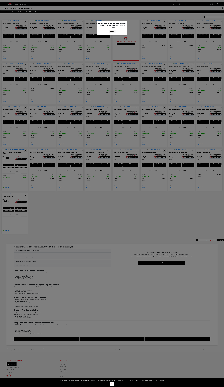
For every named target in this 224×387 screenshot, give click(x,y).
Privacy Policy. (161, 380)
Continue (112, 31)
